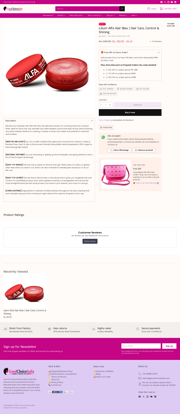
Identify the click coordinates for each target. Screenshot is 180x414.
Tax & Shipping (105, 120)
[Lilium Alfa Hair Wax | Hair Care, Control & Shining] (49, 68)
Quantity (103, 99)
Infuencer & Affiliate (104, 371)
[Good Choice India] (13, 8)
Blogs (98, 374)
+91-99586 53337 (150, 374)
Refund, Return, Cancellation (64, 374)
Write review (90, 241)
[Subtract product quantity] (101, 105)
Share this (107, 127)
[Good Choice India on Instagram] (168, 2)
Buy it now (130, 112)
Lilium (104, 36)
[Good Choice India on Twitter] (165, 2)
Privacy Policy (57, 382)
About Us (55, 379)
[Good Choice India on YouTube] (172, 2)
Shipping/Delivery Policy (61, 371)
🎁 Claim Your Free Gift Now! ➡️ (146, 183)
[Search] (122, 8)
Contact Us (56, 385)
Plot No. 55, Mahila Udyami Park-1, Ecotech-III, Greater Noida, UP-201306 (158, 384)
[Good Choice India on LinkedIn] (175, 2)
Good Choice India (26, 405)
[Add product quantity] (110, 105)
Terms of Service (58, 376)
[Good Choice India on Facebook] (161, 2)
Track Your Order (103, 376)
